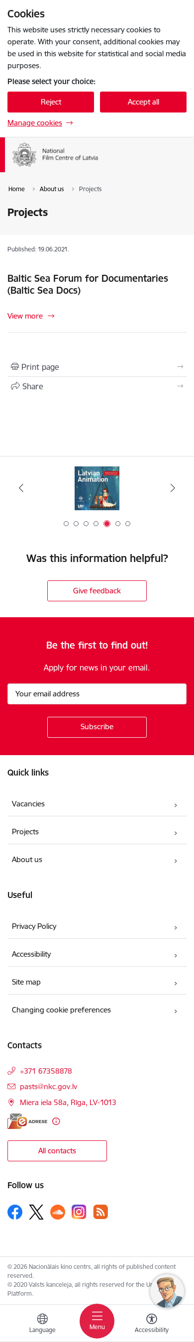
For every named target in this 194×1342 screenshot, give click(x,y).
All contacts (57, 1150)
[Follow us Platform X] (36, 1212)
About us (27, 859)
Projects (25, 831)
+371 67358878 (46, 1071)
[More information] (56, 1121)
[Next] (172, 487)
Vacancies (28, 803)
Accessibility (31, 954)
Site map (26, 982)
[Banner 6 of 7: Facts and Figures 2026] (97, 488)
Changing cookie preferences (61, 1009)
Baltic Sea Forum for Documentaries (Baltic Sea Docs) (87, 284)
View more (25, 316)
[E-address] (27, 1121)
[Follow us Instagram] (79, 1212)
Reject (51, 102)
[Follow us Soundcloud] (57, 1212)
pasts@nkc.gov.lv (48, 1086)
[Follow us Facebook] (14, 1212)
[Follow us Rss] (100, 1212)
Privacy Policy (34, 926)
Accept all (143, 102)
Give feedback (97, 590)
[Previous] (21, 487)
